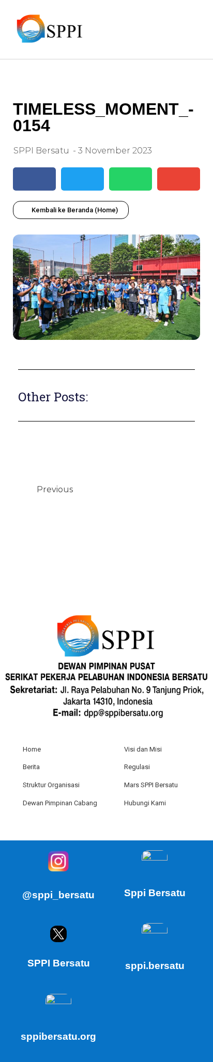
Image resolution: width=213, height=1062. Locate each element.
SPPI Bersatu (58, 963)
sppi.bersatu (155, 965)
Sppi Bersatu (155, 892)
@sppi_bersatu (58, 894)
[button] (193, 29)
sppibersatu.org (58, 1036)
